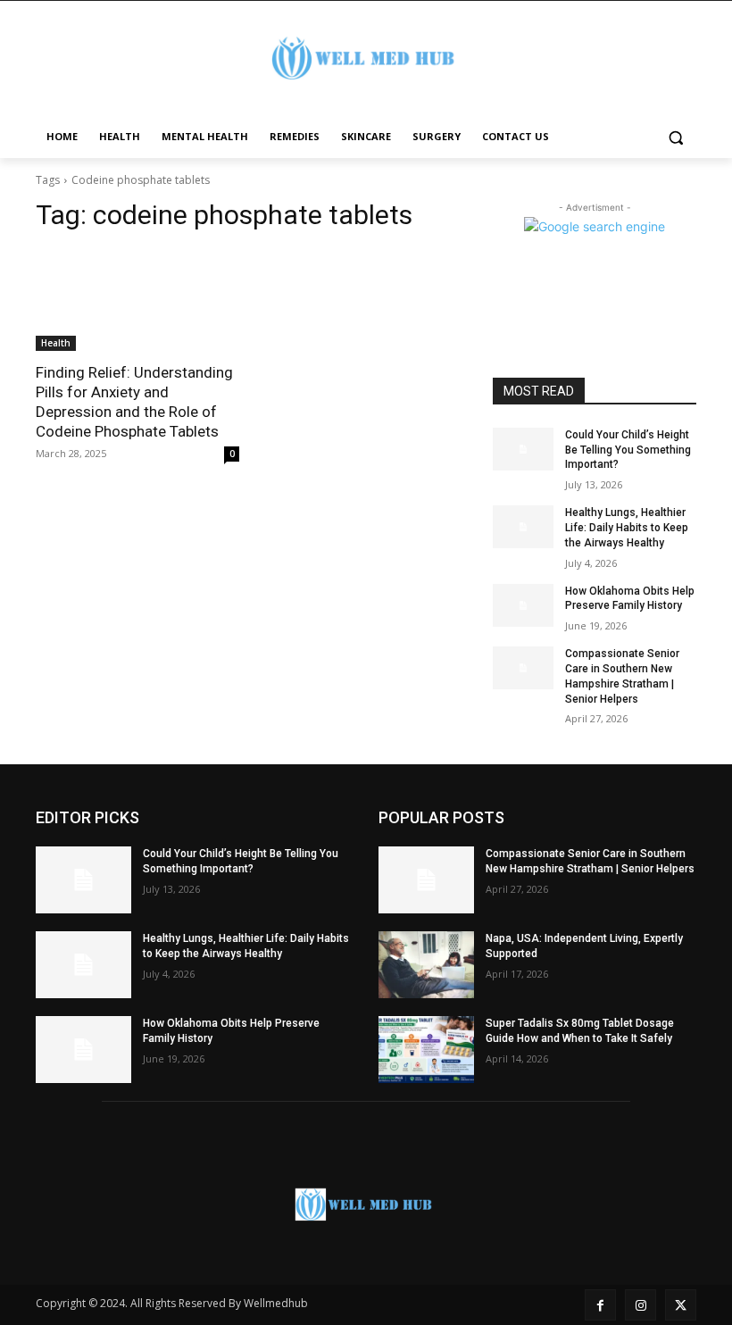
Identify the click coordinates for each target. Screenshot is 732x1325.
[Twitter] (680, 1305)
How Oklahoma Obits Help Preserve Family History (630, 598)
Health (56, 343)
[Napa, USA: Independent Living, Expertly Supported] (426, 964)
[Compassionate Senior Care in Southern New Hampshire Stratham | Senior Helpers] (523, 667)
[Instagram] (640, 1305)
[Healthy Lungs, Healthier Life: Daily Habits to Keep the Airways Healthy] (523, 526)
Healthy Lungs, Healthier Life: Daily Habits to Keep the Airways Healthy (626, 527)
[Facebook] (600, 1305)
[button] (675, 137)
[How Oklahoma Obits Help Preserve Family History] (523, 605)
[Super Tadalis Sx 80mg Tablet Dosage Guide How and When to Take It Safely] (426, 1049)
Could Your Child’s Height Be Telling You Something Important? (628, 450)
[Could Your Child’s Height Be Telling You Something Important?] (523, 449)
